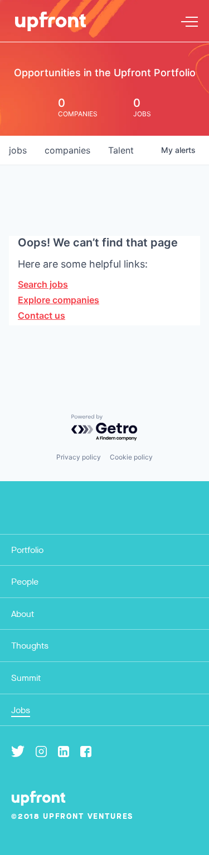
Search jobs (43, 284)
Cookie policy (131, 457)
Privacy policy (78, 457)
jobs (18, 150)
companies (67, 150)
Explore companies (58, 299)
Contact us (41, 315)
